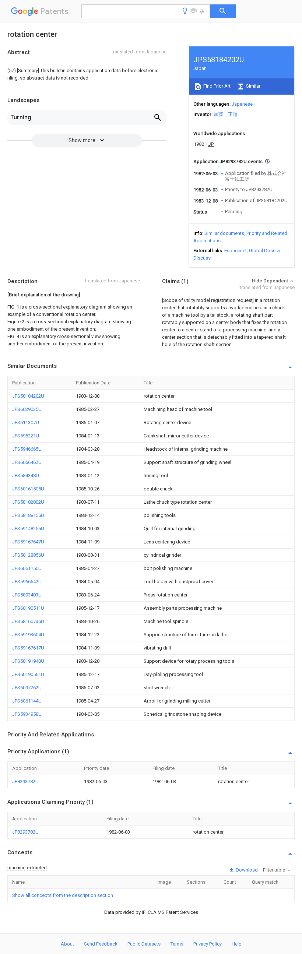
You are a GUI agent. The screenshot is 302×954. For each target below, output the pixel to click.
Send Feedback (100, 944)
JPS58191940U (28, 661)
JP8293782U (25, 781)
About (67, 944)
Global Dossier (265, 250)
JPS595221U (25, 436)
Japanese (242, 104)
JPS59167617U (28, 648)
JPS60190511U (28, 608)
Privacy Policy (207, 944)
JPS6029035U (27, 409)
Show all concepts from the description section (62, 895)
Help (237, 944)
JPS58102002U (28, 502)
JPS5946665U (27, 449)
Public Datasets (144, 944)
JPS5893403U (27, 595)
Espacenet (235, 250)
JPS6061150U (27, 568)
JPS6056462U (27, 462)
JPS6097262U (27, 687)
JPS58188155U (28, 515)
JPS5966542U (27, 581)
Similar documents (224, 233)
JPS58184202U (28, 396)
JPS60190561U (28, 674)
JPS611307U (25, 422)
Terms (177, 944)
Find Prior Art (216, 86)
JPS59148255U (28, 528)
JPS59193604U (28, 634)
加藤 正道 (226, 114)
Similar (252, 86)
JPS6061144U (27, 701)
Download (246, 870)
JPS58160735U (28, 621)
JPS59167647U (28, 542)
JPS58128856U (28, 555)
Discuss (202, 258)
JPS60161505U (28, 489)
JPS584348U (25, 475)
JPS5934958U (27, 714)
